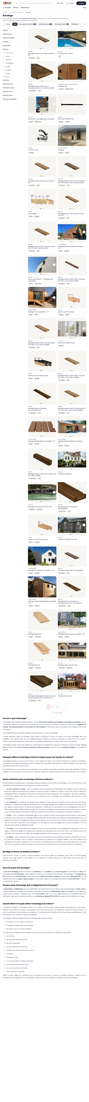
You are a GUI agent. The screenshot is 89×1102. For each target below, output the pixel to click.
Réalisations (25, 7)
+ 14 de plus (6, 76)
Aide (61, 3)
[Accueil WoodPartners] (7, 3)
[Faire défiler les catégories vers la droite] (80, 24)
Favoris (71, 3)
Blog (84, 7)
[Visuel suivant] (54, 39)
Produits (8, 7)
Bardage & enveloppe (16, 12)
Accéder (81, 3)
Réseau (15, 7)
